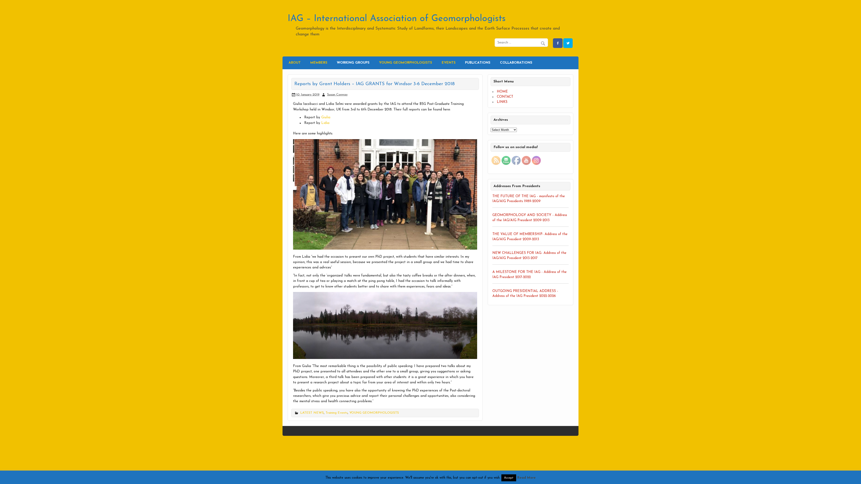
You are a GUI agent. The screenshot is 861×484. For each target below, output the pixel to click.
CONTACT (505, 97)
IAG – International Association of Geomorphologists (397, 18)
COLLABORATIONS (516, 63)
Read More (526, 478)
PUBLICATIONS (477, 63)
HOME (502, 91)
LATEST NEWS (312, 413)
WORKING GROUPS (353, 63)
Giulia (325, 117)
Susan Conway (337, 94)
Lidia (325, 123)
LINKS (502, 102)
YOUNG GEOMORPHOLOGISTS (374, 413)
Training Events (337, 413)
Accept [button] (508, 477)
